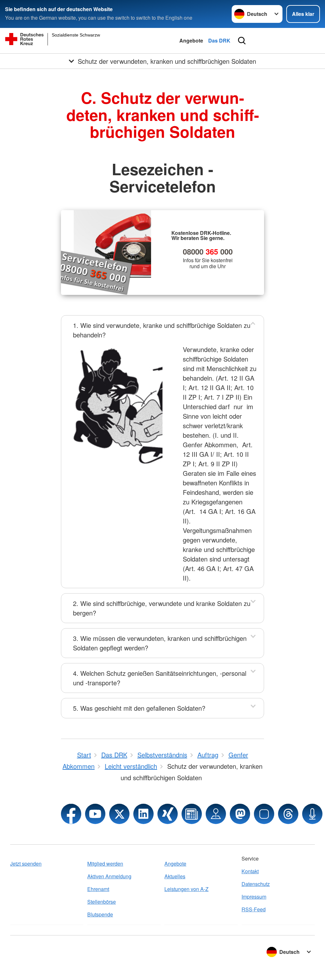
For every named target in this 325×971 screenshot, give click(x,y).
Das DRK (219, 40)
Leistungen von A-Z (186, 889)
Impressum (254, 896)
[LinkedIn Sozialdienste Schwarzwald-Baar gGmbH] (143, 814)
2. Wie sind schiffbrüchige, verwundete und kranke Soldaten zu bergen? (161, 608)
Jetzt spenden (26, 863)
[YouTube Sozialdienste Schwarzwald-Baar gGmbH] (95, 814)
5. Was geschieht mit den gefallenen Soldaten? (139, 708)
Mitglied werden (105, 863)
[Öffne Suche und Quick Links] (242, 41)
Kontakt (250, 871)
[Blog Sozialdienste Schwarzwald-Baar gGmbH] (192, 814)
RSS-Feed (254, 909)
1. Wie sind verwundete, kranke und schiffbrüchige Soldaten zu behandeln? (161, 330)
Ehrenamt (98, 889)
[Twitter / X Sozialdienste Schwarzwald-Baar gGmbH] (119, 814)
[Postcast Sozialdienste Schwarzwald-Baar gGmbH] (312, 814)
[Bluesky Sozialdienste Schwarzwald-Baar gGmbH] (264, 814)
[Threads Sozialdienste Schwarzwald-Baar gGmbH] (288, 814)
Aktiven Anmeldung (109, 876)
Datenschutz (256, 884)
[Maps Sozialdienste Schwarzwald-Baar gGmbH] (216, 814)
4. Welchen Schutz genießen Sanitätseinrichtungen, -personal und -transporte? (159, 677)
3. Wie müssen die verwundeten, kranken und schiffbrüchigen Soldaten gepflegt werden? (160, 643)
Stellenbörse (101, 901)
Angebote (191, 40)
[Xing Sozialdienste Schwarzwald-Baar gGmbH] (167, 814)
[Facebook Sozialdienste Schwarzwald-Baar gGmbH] (71, 814)
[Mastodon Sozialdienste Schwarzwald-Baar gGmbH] (240, 814)
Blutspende (100, 914)
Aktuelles (174, 876)
